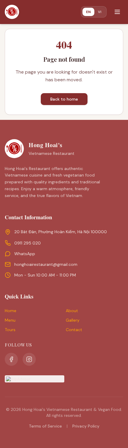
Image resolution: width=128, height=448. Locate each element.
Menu (10, 320)
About (72, 310)
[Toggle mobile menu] (117, 12)
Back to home (64, 99)
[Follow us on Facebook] (11, 359)
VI (99, 11)
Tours (10, 329)
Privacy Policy (85, 426)
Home (10, 310)
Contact (74, 329)
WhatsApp (24, 253)
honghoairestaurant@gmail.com (45, 264)
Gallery (72, 320)
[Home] (12, 12)
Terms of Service (45, 426)
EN (88, 11)
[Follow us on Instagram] (29, 359)
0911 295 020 (27, 243)
